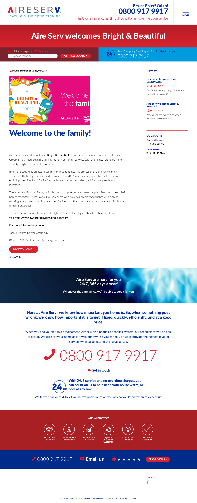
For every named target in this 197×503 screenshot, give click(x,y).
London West (153, 150)
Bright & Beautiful (58, 155)
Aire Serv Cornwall (155, 140)
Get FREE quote (74, 56)
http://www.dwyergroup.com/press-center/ (41, 218)
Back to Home (22, 249)
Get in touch (101, 370)
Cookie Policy (97, 498)
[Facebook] (147, 483)
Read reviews (157, 459)
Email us (95, 459)
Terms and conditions (128, 498)
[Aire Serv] (34, 12)
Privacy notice (111, 498)
